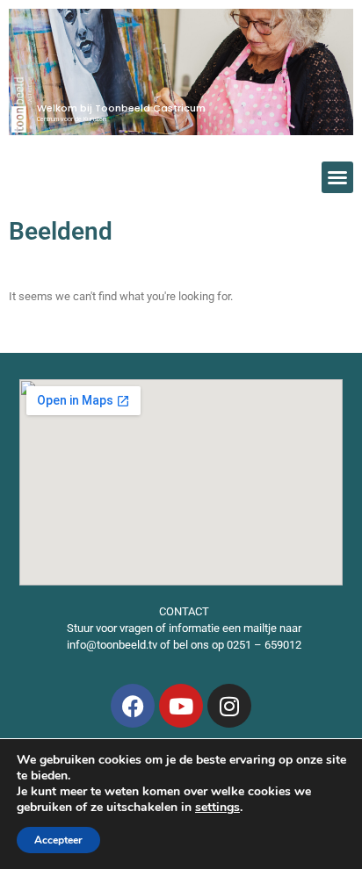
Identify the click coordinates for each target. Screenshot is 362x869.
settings (217, 807)
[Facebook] (133, 706)
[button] (337, 177)
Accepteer (58, 840)
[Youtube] (181, 706)
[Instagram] (229, 706)
